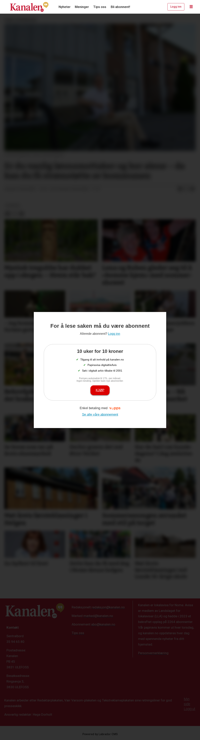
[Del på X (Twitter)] (186, 189)
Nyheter (65, 7)
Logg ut (189, 709)
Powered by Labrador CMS (100, 734)
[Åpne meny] (191, 7)
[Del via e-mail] (192, 189)
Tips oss (99, 7)
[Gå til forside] (29, 7)
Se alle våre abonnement (100, 414)
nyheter (12, 205)
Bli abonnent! (120, 7)
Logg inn (175, 6)
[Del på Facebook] (180, 189)
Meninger (82, 7)
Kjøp (100, 390)
